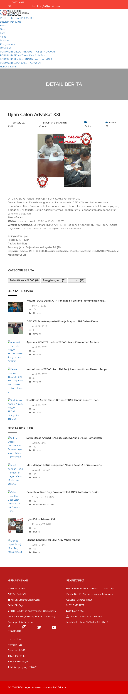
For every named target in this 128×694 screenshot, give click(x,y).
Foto (2, 33)
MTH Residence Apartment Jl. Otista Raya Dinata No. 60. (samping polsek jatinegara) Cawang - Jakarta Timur (32, 617)
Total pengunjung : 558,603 (22, 667)
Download (5, 48)
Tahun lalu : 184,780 (19, 661)
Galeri (3, 29)
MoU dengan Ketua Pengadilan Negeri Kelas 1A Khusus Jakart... (64, 464)
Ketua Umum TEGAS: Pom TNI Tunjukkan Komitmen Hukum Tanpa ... (68, 369)
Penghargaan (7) (54, 280)
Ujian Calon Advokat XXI (41, 519)
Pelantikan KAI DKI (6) (24, 280)
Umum (36, 313)
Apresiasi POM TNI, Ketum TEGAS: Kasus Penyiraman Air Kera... (63, 342)
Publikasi (5, 40)
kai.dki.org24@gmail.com (25, 599)
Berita (3, 25)
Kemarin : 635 (15, 644)
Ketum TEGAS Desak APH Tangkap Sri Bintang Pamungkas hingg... (66, 300)
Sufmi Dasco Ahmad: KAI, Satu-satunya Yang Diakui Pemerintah (64, 437)
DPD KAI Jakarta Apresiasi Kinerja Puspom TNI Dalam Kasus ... (63, 321)
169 (106, 126)
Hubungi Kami (8, 66)
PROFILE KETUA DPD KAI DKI (17, 18)
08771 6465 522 (17, 594)
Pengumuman (8, 44)
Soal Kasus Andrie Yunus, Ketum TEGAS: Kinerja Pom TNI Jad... (63, 400)
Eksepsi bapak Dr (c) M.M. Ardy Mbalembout (53, 539)
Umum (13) (76, 280)
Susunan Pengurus (10, 21)
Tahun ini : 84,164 (17, 656)
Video (3, 36)
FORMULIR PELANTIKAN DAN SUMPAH (22, 55)
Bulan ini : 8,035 (16, 650)
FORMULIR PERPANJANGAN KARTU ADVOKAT (26, 59)
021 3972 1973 (17, 588)
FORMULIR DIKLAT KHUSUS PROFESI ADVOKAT (27, 51)
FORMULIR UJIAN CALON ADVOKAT (20, 63)
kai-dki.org (16, 605)
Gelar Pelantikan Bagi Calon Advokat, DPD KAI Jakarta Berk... (63, 492)
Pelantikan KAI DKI (43, 504)
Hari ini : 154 (14, 639)
